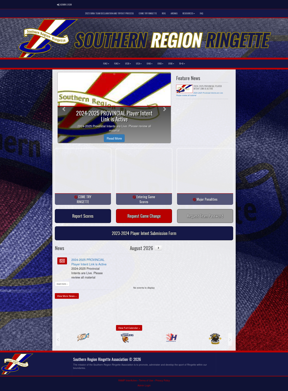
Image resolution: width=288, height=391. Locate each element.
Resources (187, 13)
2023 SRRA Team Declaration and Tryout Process (109, 13)
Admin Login (144, 385)
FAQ (201, 13)
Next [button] (230, 339)
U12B (127, 63)
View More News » (67, 296)
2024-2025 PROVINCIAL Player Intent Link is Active (88, 261)
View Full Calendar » (129, 328)
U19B (170, 63)
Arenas (174, 13)
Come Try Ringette (148, 13)
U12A (138, 63)
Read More (114, 138)
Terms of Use (146, 380)
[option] (78, 338)
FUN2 (105, 63)
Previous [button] (58, 339)
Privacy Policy (162, 380)
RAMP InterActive (127, 380)
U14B (149, 63)
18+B (181, 63)
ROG (164, 13)
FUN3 (116, 63)
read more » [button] (62, 283)
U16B (160, 63)
